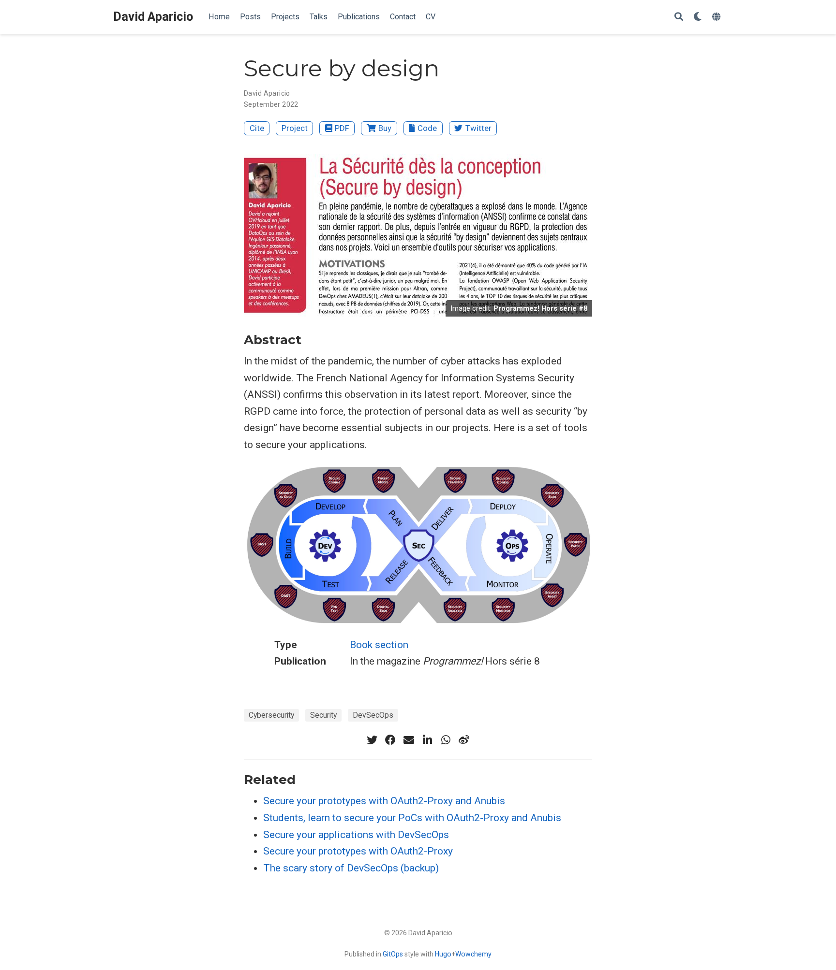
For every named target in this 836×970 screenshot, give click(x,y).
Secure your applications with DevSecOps (356, 834)
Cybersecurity (271, 715)
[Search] (678, 17)
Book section (379, 645)
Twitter (478, 128)
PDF (342, 128)
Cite (257, 128)
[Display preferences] (697, 17)
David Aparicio (153, 17)
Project (295, 128)
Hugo (443, 954)
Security (323, 715)
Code (427, 128)
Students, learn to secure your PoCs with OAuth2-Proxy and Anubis (412, 818)
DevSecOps (373, 715)
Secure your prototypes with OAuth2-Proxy (358, 851)
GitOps (393, 954)
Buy (384, 128)
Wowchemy (473, 954)
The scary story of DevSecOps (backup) (351, 868)
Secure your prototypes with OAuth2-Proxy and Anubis (384, 801)
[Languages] (717, 17)
